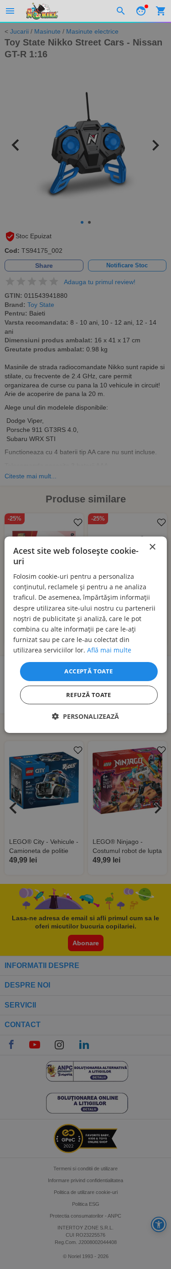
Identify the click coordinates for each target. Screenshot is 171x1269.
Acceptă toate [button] (88, 671)
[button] (85, 716)
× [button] (152, 546)
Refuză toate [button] (88, 695)
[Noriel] (42, 11)
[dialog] (85, 634)
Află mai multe (109, 650)
